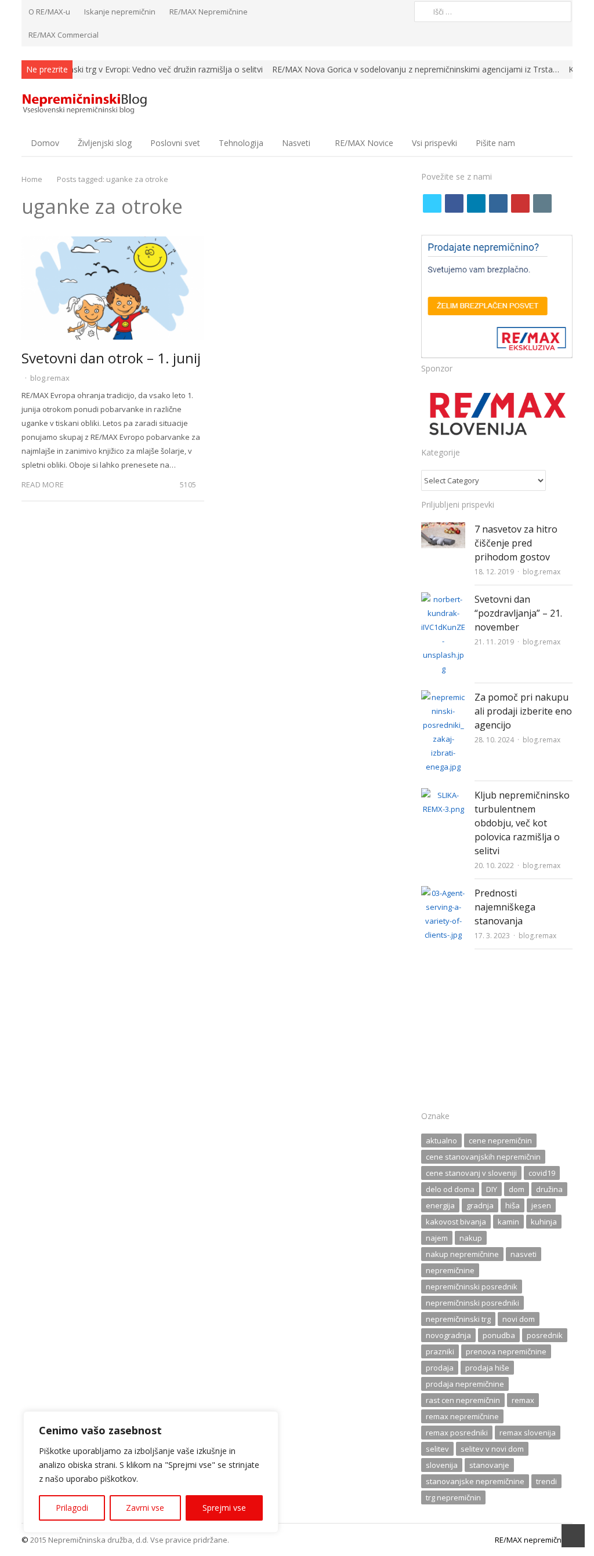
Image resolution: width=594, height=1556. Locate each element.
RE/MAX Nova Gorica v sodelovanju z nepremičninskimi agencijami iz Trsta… (415, 69)
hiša (512, 1205)
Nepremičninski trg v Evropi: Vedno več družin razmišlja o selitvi (144, 69)
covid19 (541, 1173)
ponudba (499, 1335)
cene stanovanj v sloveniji (471, 1173)
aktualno (441, 1140)
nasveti (523, 1254)
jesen (541, 1205)
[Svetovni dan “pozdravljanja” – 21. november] (443, 599)
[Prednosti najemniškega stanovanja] (443, 893)
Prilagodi (72, 1507)
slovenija (442, 1465)
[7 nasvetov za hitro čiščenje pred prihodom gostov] (443, 529)
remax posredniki (457, 1432)
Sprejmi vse (224, 1507)
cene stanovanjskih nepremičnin (483, 1156)
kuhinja (544, 1221)
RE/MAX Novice (364, 142)
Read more (42, 484)
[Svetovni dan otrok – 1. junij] (113, 243)
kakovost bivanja (456, 1221)
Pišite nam (495, 142)
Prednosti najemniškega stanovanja (505, 907)
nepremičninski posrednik (471, 1286)
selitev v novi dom (492, 1449)
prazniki (440, 1351)
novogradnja (448, 1335)
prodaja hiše (487, 1367)
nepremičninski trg (458, 1319)
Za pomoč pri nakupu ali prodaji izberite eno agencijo (523, 711)
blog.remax (50, 378)
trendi (546, 1481)
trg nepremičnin (453, 1497)
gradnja (480, 1205)
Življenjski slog (105, 142)
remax (523, 1400)
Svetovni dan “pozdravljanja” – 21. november (518, 613)
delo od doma (450, 1189)
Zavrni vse (145, 1507)
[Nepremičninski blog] (86, 104)
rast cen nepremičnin (463, 1400)
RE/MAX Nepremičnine (208, 11)
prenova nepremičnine (506, 1351)
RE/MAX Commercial (63, 35)
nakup (470, 1238)
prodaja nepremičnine (465, 1384)
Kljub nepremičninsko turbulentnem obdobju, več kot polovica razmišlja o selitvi (522, 823)
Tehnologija (241, 142)
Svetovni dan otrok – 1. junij (111, 357)
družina (549, 1189)
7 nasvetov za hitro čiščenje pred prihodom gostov (516, 543)
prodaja (440, 1367)
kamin (508, 1221)
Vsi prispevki (434, 142)
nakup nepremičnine (462, 1254)
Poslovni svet (175, 142)
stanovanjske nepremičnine (475, 1481)
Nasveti (296, 142)
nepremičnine (450, 1270)
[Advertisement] (497, 1033)
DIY (491, 1189)
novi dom (518, 1319)
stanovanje (489, 1465)
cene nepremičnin (500, 1140)
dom (516, 1189)
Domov (45, 142)
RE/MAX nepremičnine (534, 1540)
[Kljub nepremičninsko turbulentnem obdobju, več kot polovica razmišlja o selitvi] (443, 795)
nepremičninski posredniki (472, 1303)
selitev (437, 1449)
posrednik (545, 1335)
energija (440, 1205)
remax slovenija (527, 1432)
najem (437, 1238)
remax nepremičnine (462, 1416)
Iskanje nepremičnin (119, 11)
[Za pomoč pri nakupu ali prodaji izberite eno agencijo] (443, 697)
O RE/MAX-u (49, 11)
